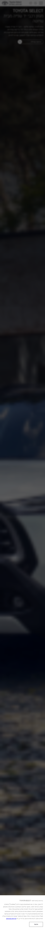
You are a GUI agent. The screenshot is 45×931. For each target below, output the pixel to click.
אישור (36, 924)
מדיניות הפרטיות (11, 918)
